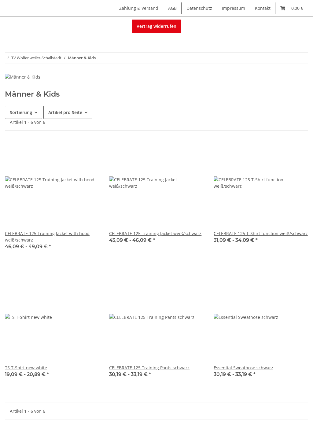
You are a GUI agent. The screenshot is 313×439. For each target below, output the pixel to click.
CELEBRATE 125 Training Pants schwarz (149, 368)
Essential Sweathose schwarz (243, 368)
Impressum (233, 8)
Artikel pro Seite (65, 112)
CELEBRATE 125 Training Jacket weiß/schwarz (155, 233)
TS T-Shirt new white (26, 368)
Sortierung (21, 112)
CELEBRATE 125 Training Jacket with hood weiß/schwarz (47, 237)
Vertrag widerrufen (156, 26)
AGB (172, 8)
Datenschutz (199, 8)
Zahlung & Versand (138, 8)
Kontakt (263, 8)
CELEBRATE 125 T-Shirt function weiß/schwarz (261, 233)
